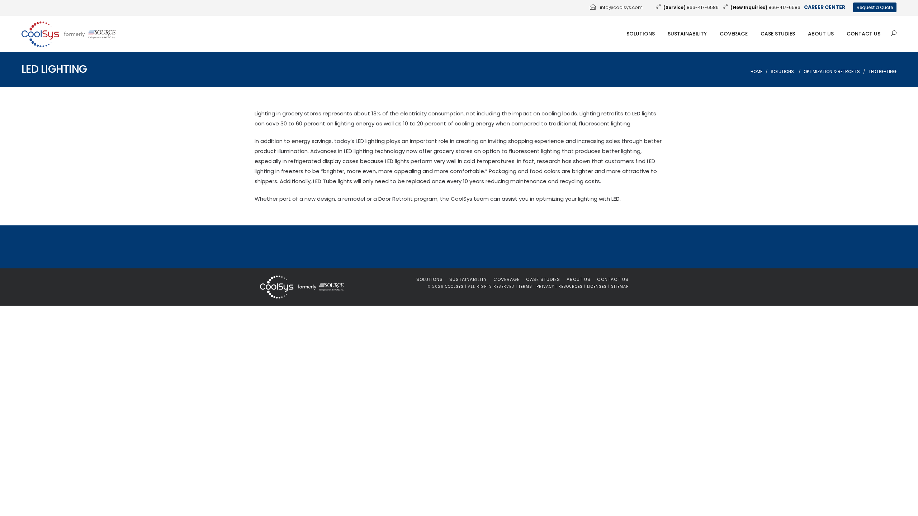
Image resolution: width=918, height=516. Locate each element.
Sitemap (620, 286)
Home (756, 71)
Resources (570, 286)
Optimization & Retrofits (832, 71)
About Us (821, 33)
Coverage (734, 33)
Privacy (545, 286)
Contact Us (863, 33)
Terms (525, 286)
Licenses (597, 286)
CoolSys (454, 286)
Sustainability (687, 33)
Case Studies (778, 33)
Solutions (640, 33)
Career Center (824, 7)
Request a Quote (875, 7)
